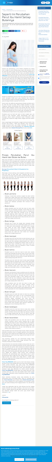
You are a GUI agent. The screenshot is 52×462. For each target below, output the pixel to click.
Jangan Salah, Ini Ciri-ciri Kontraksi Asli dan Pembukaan (44, 40)
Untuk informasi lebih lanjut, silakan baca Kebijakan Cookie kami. (24, 455)
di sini (30, 127)
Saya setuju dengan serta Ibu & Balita (45, 74)
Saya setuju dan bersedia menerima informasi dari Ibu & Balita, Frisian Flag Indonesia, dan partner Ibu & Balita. (45, 78)
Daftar (48, 2)
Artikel (3, 9)
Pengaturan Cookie (19, 459)
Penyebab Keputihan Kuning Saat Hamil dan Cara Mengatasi (44, 12)
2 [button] (20, 92)
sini (8, 392)
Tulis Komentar (6, 402)
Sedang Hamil (43, 66)
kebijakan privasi (47, 74)
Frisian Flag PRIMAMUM (7, 362)
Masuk (43, 2)
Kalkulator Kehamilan (29, 126)
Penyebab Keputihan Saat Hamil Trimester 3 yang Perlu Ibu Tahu (44, 19)
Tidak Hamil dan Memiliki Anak (43, 62)
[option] (18, 90)
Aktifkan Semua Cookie (31, 459)
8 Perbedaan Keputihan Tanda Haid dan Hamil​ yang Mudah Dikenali (44, 25)
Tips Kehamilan (9, 9)
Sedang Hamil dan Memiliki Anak (44, 70)
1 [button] (18, 92)
